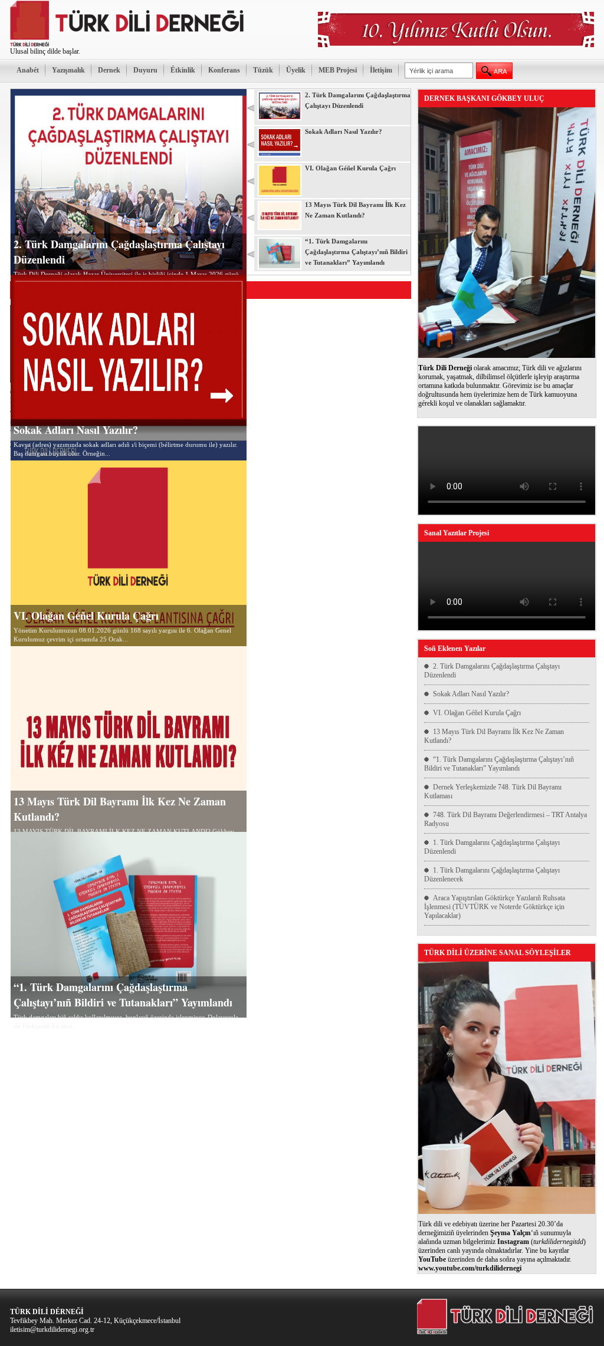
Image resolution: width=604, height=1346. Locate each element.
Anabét (28, 70)
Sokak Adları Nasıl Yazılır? (76, 429)
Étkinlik (182, 70)
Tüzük (263, 70)
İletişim (381, 70)
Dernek (109, 70)
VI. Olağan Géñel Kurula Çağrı (86, 615)
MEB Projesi (338, 70)
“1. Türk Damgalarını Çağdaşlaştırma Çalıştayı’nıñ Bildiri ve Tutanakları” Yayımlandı (123, 994)
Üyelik (296, 70)
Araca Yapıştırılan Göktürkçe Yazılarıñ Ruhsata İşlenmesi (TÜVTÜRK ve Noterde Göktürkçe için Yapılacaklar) (494, 907)
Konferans (224, 70)
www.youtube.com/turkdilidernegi (469, 1268)
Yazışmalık (68, 70)
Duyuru (145, 70)
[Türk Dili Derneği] (128, 45)
